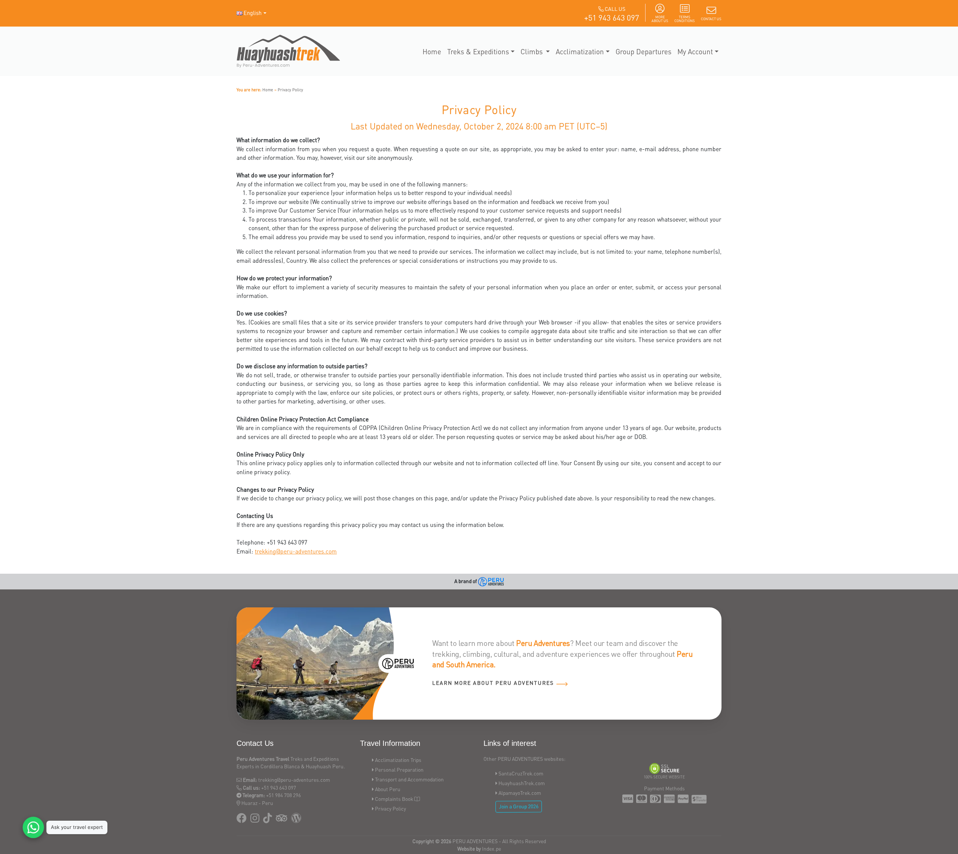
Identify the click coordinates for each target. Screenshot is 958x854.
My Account (695, 51)
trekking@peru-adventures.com (296, 551)
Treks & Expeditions (478, 51)
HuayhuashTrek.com (521, 783)
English (253, 12)
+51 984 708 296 (283, 795)
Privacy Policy (290, 89)
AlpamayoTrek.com (519, 793)
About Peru (387, 789)
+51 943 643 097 (611, 17)
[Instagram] (254, 820)
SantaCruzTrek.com (520, 773)
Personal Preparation (399, 769)
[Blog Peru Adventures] (296, 820)
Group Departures (643, 51)
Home (431, 51)
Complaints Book (394, 799)
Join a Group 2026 (519, 806)
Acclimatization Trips (398, 760)
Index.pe (491, 848)
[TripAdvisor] (281, 820)
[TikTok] (267, 820)
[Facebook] (242, 820)
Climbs (532, 51)
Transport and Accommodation (409, 779)
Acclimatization (580, 51)
